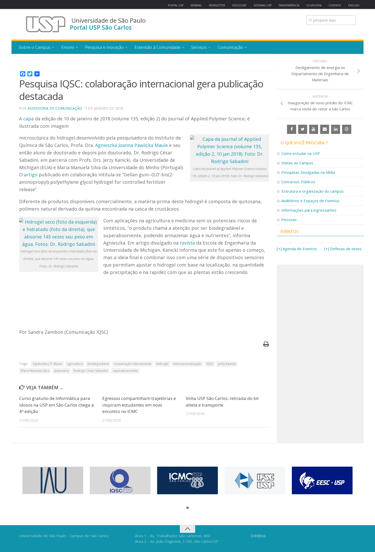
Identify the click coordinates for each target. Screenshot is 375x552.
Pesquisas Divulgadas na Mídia (308, 172)
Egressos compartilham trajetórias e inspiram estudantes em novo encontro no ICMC (139, 404)
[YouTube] (313, 129)
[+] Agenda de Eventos (297, 248)
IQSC (209, 364)
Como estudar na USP (300, 153)
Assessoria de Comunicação (55, 108)
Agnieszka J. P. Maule (47, 364)
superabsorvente (125, 371)
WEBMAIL (196, 5)
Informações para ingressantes (308, 210)
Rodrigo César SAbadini (90, 371)
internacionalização (187, 364)
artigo (31, 174)
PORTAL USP (175, 5)
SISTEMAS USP (262, 5)
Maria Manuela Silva (35, 371)
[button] (187, 508)
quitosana (61, 371)
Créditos (258, 535)
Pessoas (289, 219)
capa (28, 119)
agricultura (75, 364)
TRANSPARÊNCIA (289, 5)
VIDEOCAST (239, 5)
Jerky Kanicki (227, 364)
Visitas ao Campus (297, 162)
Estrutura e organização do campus (312, 191)
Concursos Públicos (298, 181)
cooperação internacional (132, 364)
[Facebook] (291, 129)
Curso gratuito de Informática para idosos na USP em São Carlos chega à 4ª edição (56, 404)
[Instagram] (346, 129)
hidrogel (162, 364)
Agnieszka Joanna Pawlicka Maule (131, 145)
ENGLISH (353, 5)
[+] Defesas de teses (343, 248)
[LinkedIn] (335, 129)
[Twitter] (302, 129)
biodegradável (98, 364)
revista (187, 243)
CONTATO (335, 5)
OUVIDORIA (313, 5)
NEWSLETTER (217, 5)
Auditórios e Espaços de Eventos (310, 200)
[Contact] (324, 129)
